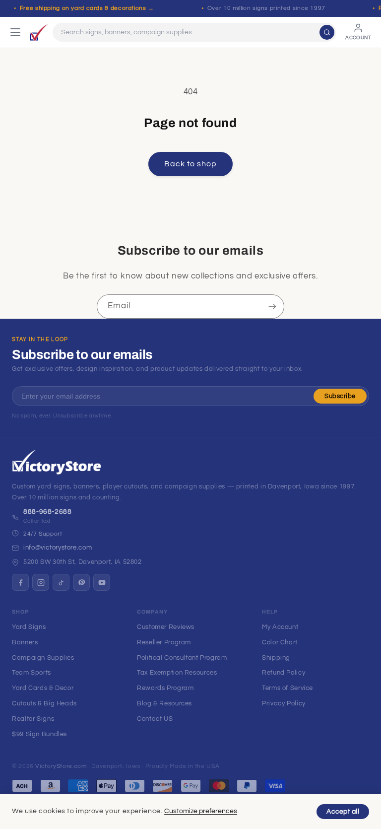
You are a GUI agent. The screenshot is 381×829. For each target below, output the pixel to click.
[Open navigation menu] (15, 32)
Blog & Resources (164, 703)
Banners (25, 642)
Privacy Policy (284, 703)
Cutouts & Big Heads (44, 703)
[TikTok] (61, 582)
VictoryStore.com (60, 766)
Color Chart (280, 642)
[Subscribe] (272, 306)
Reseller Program (164, 642)
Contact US (155, 718)
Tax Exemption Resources (177, 672)
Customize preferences (200, 811)
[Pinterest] (81, 582)
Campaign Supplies (43, 657)
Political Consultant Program (182, 657)
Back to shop (190, 164)
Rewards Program (165, 688)
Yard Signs (29, 626)
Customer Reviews (165, 626)
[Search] (326, 32)
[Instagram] (40, 582)
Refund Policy (283, 672)
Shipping (276, 657)
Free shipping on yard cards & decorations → (87, 8)
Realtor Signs (33, 718)
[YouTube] (101, 582)
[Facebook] (20, 582)
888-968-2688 (47, 511)
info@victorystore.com (57, 547)
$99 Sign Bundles (39, 734)
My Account (280, 626)
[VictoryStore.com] (39, 32)
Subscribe (340, 396)
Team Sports (31, 672)
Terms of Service (287, 688)
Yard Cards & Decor (42, 688)
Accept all (342, 811)
